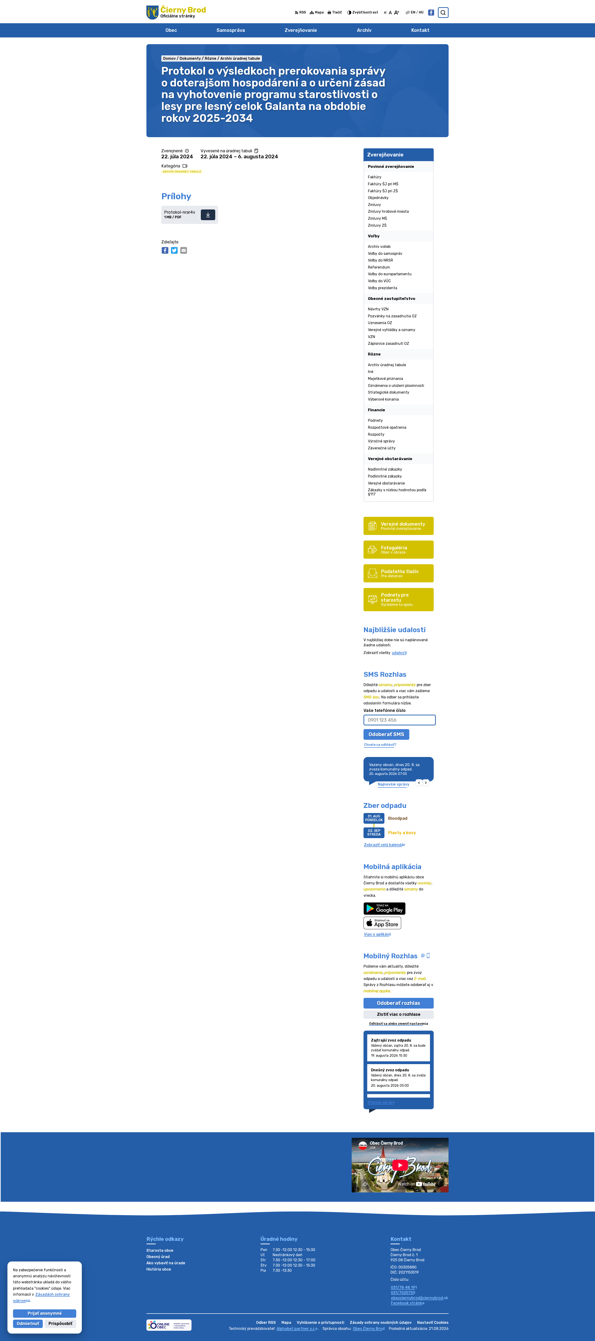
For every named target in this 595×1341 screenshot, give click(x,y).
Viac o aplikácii (377, 934)
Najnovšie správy (393, 784)
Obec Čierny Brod (369, 1328)
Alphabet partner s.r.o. (297, 1328)
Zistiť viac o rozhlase (398, 1014)
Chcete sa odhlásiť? (380, 745)
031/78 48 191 (404, 1287)
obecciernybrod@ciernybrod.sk (419, 1298)
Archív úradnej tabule (182, 171)
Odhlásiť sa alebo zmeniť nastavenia (398, 1024)
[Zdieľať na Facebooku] (165, 250)
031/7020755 (403, 1292)
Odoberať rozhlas (398, 1003)
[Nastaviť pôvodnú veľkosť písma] (390, 12)
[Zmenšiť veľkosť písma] (385, 12)
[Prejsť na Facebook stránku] (431, 12)
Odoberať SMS (386, 734)
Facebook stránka (407, 1303)
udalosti (399, 653)
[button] (419, 783)
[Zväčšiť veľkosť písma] (396, 12)
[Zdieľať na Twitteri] (174, 250)
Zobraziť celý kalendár (384, 845)
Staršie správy (381, 1102)
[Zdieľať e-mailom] (183, 250)
